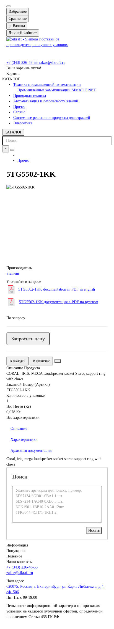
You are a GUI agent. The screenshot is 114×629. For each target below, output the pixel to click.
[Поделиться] (57, 361)
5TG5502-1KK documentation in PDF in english (56, 289)
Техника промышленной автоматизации (47, 85)
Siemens (12, 273)
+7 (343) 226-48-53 (22, 63)
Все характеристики (23, 417)
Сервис (19, 112)
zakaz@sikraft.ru (52, 63)
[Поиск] (12, 150)
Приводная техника (29, 96)
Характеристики (24, 439)
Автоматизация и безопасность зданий (45, 101)
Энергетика (22, 123)
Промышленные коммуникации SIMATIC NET (56, 90)
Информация (17, 545)
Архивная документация (31, 450)
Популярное (16, 551)
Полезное (14, 556)
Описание (19, 428)
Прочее (19, 107)
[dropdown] (8, 6)
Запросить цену (28, 338)
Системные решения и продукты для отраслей (51, 118)
